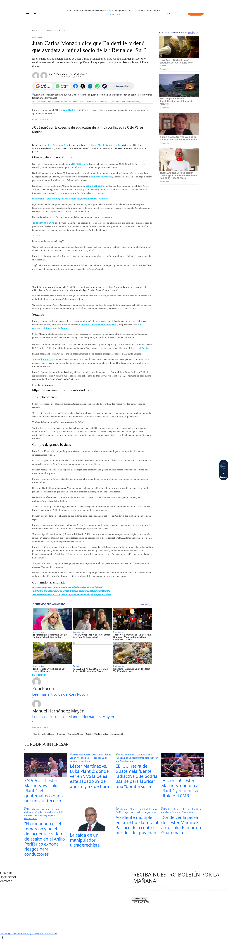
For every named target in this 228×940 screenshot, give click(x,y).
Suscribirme (139, 898)
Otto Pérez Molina (79, 163)
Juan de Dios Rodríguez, (101, 176)
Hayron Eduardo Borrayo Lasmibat (106, 145)
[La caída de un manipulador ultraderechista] (91, 819)
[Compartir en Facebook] (75, 86)
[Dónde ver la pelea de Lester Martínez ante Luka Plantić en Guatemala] (182, 811)
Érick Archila (47, 359)
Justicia (61, 31)
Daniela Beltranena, (95, 185)
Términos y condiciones (32, 933)
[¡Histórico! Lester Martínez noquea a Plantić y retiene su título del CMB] (182, 765)
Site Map (48, 933)
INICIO (35, 31)
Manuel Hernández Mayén (75, 74)
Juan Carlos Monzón (57, 145)
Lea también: (38, 198)
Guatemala (48, 31)
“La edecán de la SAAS (43, 222)
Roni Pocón (54, 74)
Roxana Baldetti (68, 110)
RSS (55, 933)
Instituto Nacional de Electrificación (98, 324)
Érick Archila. (142, 348)
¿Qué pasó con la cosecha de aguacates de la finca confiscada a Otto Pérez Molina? (87, 129)
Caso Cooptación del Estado (43, 734)
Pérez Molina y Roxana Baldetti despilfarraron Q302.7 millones (76, 198)
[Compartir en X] (82, 86)
